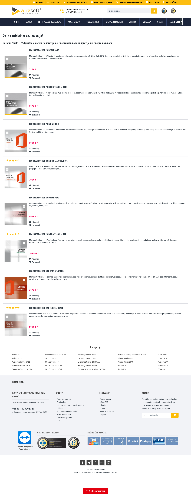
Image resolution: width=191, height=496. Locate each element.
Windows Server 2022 (21, 362)
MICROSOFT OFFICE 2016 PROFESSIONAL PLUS (48, 160)
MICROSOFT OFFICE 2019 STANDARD (44, 197)
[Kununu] (102, 462)
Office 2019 (17, 358)
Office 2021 (17, 355)
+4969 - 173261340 (23, 408)
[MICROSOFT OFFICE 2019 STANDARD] (16, 214)
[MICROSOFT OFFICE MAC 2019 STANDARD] (16, 324)
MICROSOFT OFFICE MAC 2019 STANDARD (46, 308)
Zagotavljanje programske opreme (70, 405)
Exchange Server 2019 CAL (89, 362)
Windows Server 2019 (21, 366)
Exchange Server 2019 (87, 355)
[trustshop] (74, 443)
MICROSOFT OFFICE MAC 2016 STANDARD (46, 271)
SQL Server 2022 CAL (53, 366)
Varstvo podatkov (107, 411)
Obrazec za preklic (64, 418)
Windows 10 (163, 366)
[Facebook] (82, 462)
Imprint (103, 414)
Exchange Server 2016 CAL (89, 366)
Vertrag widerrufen (97, 491)
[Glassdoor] (95, 462)
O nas (102, 408)
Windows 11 (163, 362)
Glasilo (103, 405)
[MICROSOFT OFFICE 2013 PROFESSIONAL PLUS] (16, 104)
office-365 (104, 402)
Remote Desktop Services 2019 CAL (132, 355)
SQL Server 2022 (52, 358)
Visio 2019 (162, 358)
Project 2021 (123, 366)
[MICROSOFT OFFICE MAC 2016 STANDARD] (16, 288)
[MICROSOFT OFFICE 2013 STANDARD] (16, 67)
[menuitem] (129, 2)
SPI (58, 421)
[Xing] (89, 462)
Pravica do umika (64, 414)
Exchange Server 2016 (87, 358)
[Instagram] (108, 462)
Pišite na (60, 408)
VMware (161, 369)
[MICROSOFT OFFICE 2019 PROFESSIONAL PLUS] (16, 251)
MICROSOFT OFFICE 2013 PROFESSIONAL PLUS (48, 87)
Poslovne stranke (64, 399)
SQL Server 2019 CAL (53, 369)
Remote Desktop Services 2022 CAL (92, 369)
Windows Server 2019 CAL (55, 355)
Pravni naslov (105, 399)
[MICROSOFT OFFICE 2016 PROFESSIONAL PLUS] (16, 177)
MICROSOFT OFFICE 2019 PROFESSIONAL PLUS (48, 234)
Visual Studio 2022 (125, 358)
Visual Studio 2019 (125, 362)
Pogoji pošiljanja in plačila (67, 411)
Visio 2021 (162, 355)
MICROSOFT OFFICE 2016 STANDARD (44, 124)
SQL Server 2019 (52, 362)
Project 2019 (123, 369)
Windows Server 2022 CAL (23, 369)
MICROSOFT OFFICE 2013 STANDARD (44, 50)
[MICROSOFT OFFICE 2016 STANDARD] (16, 140)
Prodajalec (61, 402)
